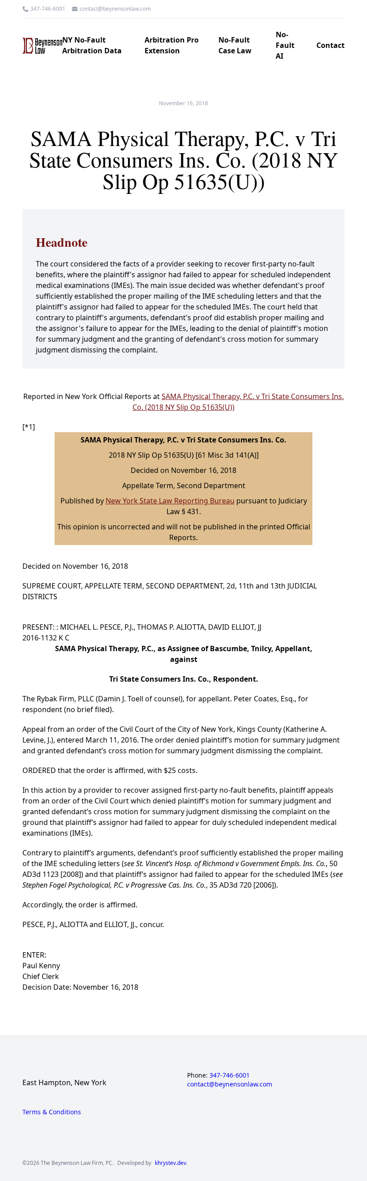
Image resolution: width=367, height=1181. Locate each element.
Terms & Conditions (51, 1112)
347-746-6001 (47, 9)
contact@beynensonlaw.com (115, 9)
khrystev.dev (170, 1163)
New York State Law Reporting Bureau (170, 501)
